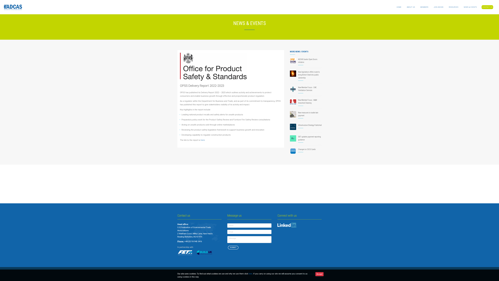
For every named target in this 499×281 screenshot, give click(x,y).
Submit (233, 247)
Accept (319, 274)
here (202, 140)
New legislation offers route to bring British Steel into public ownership (309, 75)
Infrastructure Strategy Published (310, 125)
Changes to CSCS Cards (307, 149)
